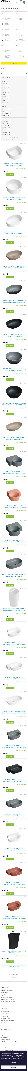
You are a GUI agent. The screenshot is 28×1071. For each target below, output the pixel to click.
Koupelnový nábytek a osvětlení (8, 1001)
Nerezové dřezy (4, 1016)
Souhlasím (13, 1067)
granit (6, 115)
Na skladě (7, 77)
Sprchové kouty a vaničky (7, 997)
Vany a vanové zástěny (6, 990)
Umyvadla (3, 995)
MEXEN (6, 128)
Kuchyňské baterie (5, 1018)
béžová (6, 88)
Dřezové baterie (4, 1022)
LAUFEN (6, 125)
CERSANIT (6, 121)
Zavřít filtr (14, 63)
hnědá (5, 90)
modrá (5, 94)
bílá (5, 83)
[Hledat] (16, 2)
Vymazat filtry (13, 137)
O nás (2, 1035)
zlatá (5, 102)
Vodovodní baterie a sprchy (7, 999)
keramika (7, 109)
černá (6, 92)
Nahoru (14, 978)
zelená (5, 96)
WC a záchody (4, 992)
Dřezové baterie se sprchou (7, 1020)
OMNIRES (6, 134)
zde (21, 1058)
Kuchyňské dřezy (5, 1011)
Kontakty (3, 1033)
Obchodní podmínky (5, 1039)
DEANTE (6, 132)
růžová (6, 100)
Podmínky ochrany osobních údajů (9, 1041)
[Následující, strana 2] (14, 971)
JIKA (5, 123)
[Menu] (24, 2)
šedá (5, 98)
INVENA (6, 130)
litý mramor (7, 113)
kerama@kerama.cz (8, 1050)
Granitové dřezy (4, 1013)
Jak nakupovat (4, 1037)
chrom (5, 85)
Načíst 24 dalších (14, 966)
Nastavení (13, 1062)
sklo (5, 111)
